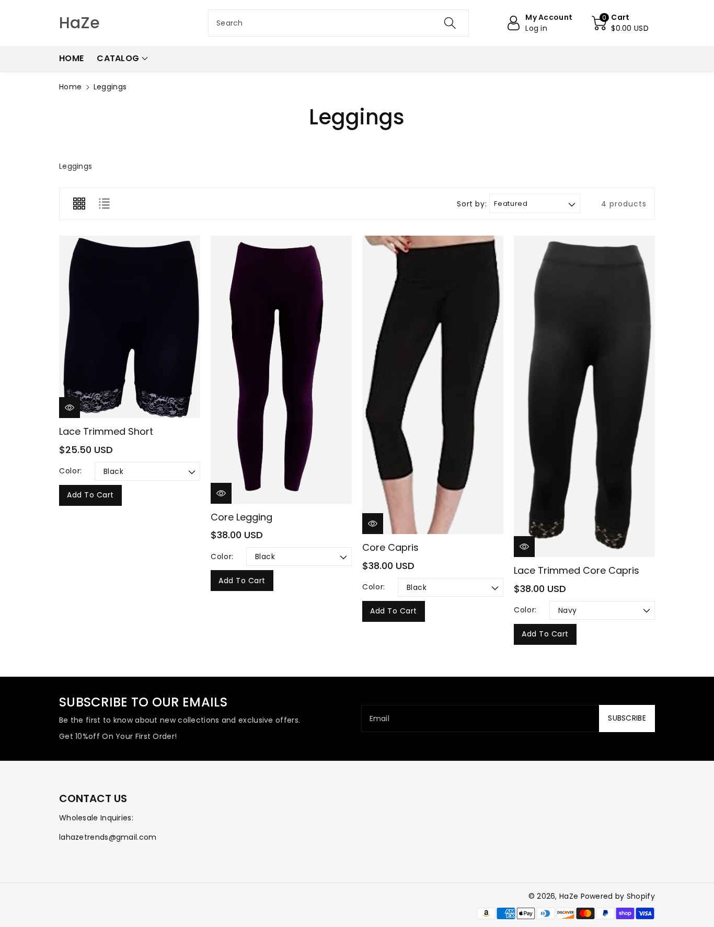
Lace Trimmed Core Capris (576, 570)
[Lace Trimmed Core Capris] (584, 396)
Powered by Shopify (618, 896)
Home (70, 87)
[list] (104, 203)
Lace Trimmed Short (106, 431)
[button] (620, 22)
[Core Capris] (432, 385)
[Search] (449, 23)
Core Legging (241, 517)
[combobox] (338, 23)
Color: (70, 471)
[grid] (78, 203)
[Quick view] (69, 407)
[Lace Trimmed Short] (129, 327)
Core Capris (390, 547)
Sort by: (472, 204)
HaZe (568, 896)
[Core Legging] (281, 370)
